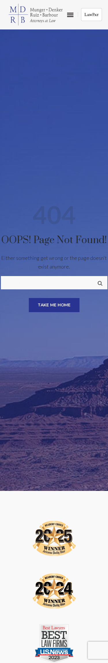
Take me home (54, 305)
